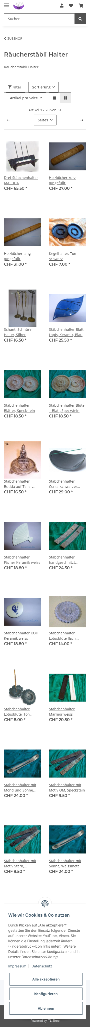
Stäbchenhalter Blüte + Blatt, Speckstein (66, 408)
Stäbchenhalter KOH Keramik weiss (21, 636)
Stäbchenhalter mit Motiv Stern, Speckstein (20, 863)
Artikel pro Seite (24, 98)
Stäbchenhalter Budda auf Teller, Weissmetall (18, 484)
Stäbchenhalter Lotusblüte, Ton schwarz (17, 712)
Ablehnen (46, 1008)
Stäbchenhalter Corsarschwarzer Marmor (63, 484)
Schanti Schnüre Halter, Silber (18, 332)
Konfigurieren (46, 994)
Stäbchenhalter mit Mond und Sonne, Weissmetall (20, 787)
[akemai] (18, 5)
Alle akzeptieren (46, 979)
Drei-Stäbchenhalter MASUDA (21, 180)
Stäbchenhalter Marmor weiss (62, 712)
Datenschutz (42, 966)
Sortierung (41, 87)
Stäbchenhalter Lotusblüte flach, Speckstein (62, 636)
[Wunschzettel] (71, 6)
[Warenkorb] (81, 6)
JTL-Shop (54, 1020)
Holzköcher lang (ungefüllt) (17, 256)
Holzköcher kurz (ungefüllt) (62, 180)
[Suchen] (80, 18)
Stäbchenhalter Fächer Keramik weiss (22, 560)
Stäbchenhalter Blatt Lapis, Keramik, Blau (66, 332)
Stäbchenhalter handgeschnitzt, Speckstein (62, 560)
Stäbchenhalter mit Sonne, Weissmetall (65, 863)
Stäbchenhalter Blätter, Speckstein (19, 408)
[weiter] (81, 120)
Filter (16, 87)
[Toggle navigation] (6, 3)
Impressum (17, 966)
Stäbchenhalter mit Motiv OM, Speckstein (67, 787)
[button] (61, 6)
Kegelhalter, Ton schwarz (62, 256)
